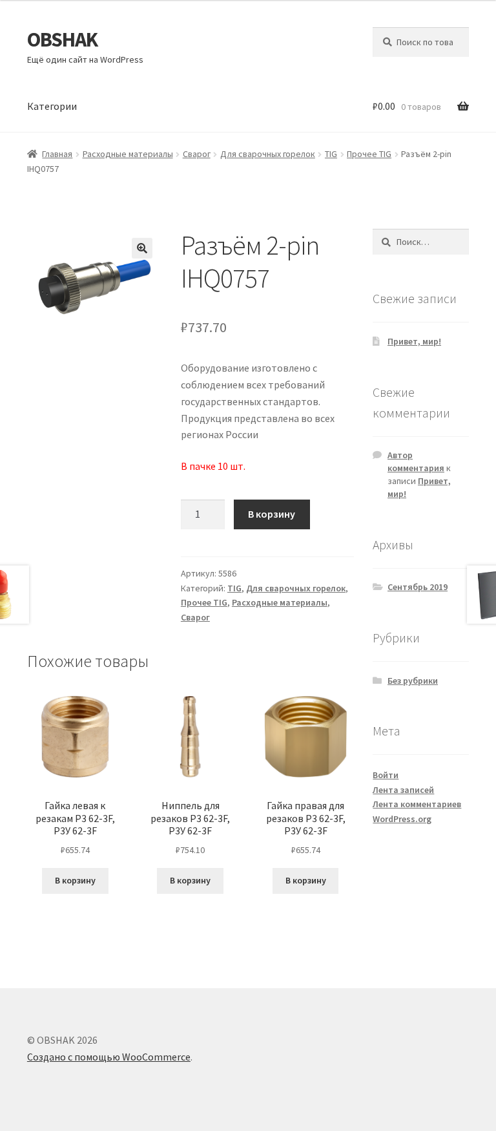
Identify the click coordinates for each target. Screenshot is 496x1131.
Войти (385, 775)
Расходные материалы (128, 154)
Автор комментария (416, 461)
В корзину (271, 513)
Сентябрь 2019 (418, 587)
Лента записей (403, 790)
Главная (57, 154)
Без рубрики (413, 680)
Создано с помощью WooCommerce (109, 1056)
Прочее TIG (369, 154)
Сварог (197, 154)
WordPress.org (402, 819)
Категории (52, 106)
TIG (331, 154)
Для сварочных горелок (267, 154)
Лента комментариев (417, 804)
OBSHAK (62, 39)
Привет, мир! (414, 341)
